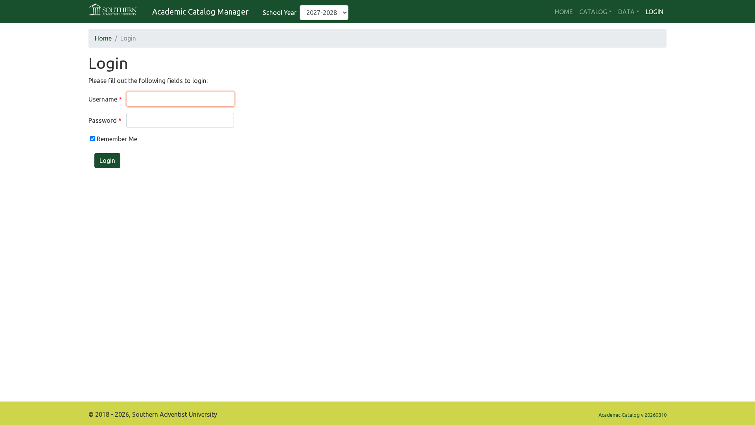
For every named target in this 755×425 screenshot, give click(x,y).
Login (107, 160)
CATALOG (593, 11)
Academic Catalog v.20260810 (632, 415)
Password (102, 120)
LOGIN (654, 11)
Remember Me (116, 138)
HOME (564, 11)
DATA (626, 11)
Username (102, 99)
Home (103, 38)
